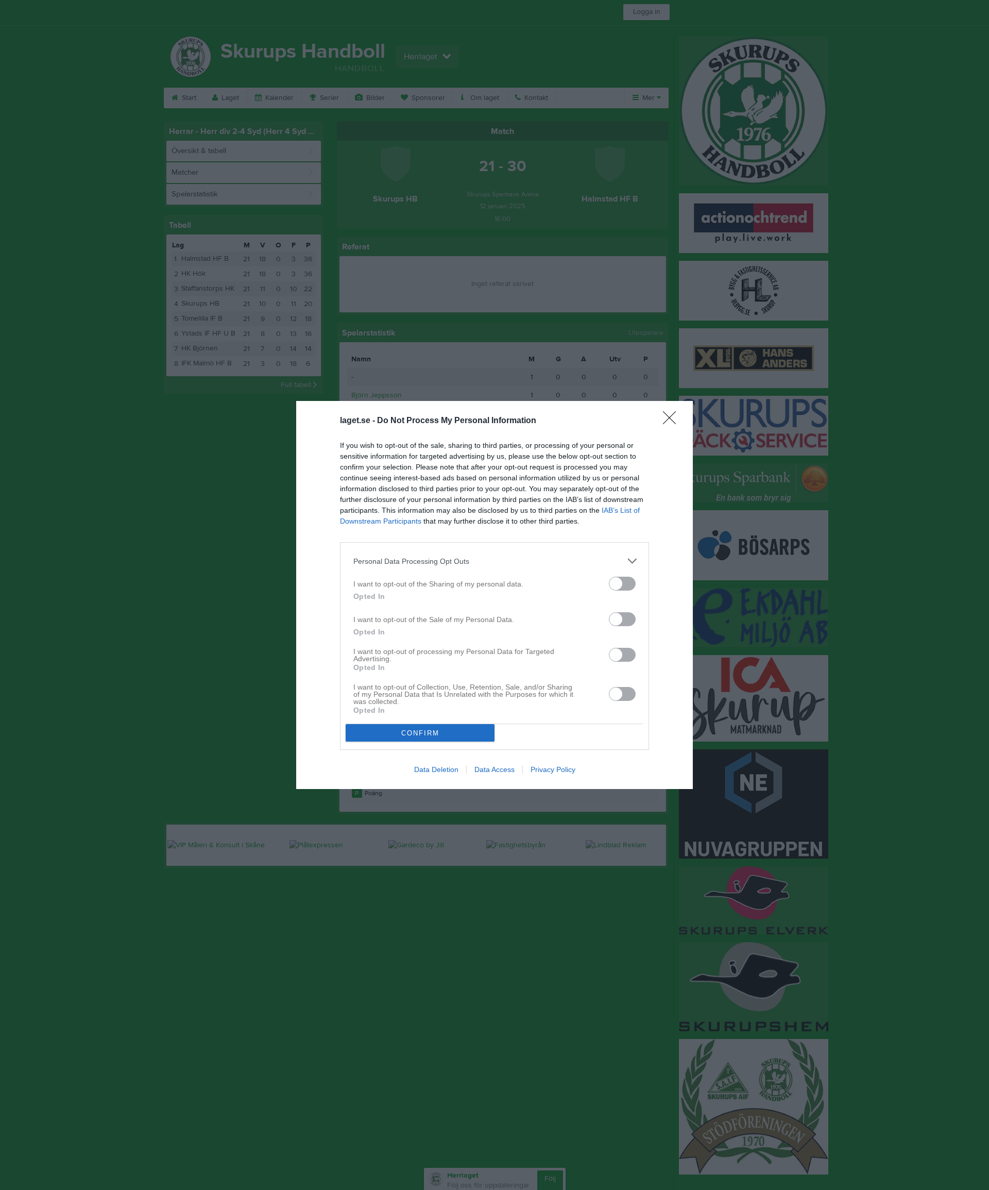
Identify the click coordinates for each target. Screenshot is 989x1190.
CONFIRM (420, 733)
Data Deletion (436, 769)
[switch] (622, 584)
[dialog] (494, 595)
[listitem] (494, 561)
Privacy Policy (553, 769)
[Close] (673, 421)
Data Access (494, 769)
